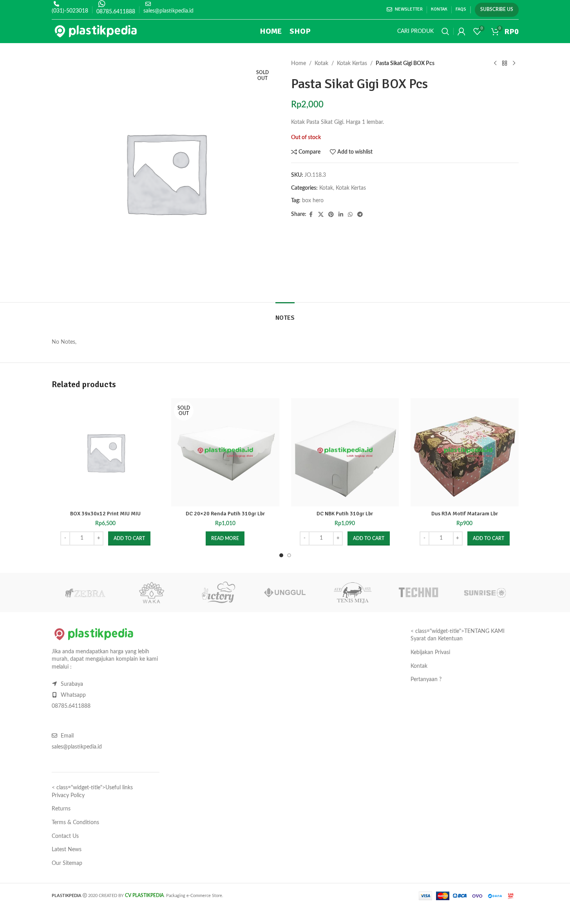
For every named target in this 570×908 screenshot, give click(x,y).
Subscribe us (496, 9)
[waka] (151, 592)
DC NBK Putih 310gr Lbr (345, 513)
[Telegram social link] (360, 214)
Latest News (66, 849)
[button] (129, 538)
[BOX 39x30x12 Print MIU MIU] (106, 452)
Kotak (321, 63)
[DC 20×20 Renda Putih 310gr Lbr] (225, 452)
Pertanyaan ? (426, 679)
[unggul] (285, 592)
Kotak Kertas (352, 63)
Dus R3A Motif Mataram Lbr (464, 513)
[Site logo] (96, 31)
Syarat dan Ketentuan (437, 639)
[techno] (418, 592)
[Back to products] (504, 63)
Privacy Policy (68, 795)
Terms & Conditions (75, 822)
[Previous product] (495, 63)
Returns (61, 809)
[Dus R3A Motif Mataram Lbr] (465, 452)
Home (298, 63)
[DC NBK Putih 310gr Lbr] (345, 452)
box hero (313, 200)
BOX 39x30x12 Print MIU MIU (105, 513)
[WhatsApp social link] (350, 214)
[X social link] (321, 214)
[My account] (461, 31)
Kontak (419, 666)
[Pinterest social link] (331, 214)
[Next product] (514, 63)
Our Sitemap (67, 863)
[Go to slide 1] (281, 555)
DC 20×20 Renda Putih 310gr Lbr (225, 513)
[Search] (445, 31)
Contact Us (65, 836)
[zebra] (85, 592)
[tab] (285, 314)
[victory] (218, 592)
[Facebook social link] (311, 214)
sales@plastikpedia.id (168, 11)
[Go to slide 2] (289, 555)
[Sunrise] (485, 592)
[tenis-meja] (351, 592)
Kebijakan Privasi (430, 652)
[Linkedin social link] (341, 214)
